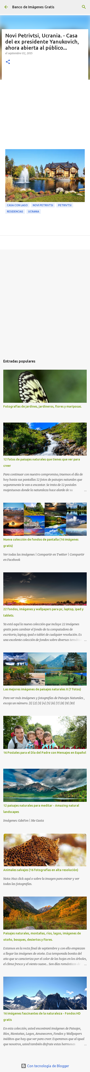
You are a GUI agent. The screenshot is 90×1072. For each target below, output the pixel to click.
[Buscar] (84, 7)
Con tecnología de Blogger (47, 1066)
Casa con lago (17, 205)
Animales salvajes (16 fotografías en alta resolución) (40, 870)
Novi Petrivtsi (43, 205)
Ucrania (33, 211)
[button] (7, 62)
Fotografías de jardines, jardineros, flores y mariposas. (42, 406)
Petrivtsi (64, 205)
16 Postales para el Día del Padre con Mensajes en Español (44, 752)
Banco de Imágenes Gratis (33, 7)
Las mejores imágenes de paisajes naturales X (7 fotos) (42, 689)
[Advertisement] (45, 109)
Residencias (15, 211)
